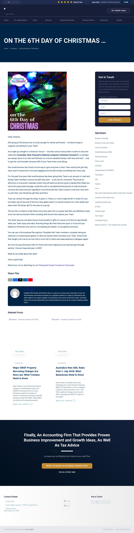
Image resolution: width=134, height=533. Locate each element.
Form (97, 188)
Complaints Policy (101, 220)
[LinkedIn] (18, 2)
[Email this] (10, 279)
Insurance (98, 166)
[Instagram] (12, 2)
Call (96, 179)
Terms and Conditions (122, 529)
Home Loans (99, 161)
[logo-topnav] (9, 10)
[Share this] (15, 279)
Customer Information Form (104, 198)
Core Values (99, 216)
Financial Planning (101, 157)
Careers (97, 184)
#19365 (97, 207)
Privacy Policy (108, 529)
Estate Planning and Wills (103, 152)
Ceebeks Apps (100, 211)
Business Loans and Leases (104, 143)
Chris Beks (29, 290)
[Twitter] (8, 2)
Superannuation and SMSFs (104, 170)
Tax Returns (99, 175)
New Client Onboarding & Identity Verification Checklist (113, 193)
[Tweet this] (20, 279)
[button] (125, 2)
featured (19, 351)
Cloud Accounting (101, 147)
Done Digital (29, 529)
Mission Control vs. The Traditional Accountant (111, 225)
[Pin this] (30, 279)
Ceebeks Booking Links (103, 202)
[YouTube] (15, 2)
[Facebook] (5, 2)
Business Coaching (101, 138)
